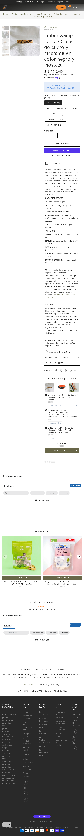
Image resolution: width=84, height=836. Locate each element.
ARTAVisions (72, 828)
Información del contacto (61, 714)
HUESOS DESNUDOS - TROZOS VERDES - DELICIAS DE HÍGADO (21, 583)
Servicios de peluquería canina (27, 726)
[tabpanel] (42, 507)
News (25, 773)
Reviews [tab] (9, 486)
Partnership (28, 763)
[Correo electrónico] (25, 793)
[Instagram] (25, 788)
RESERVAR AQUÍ (28, 748)
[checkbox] (64, 493)
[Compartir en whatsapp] (70, 370)
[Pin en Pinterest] (65, 370)
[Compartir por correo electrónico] (75, 370)
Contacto (27, 777)
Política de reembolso (60, 728)
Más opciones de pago (62, 155)
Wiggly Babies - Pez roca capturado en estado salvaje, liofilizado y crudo (62, 583)
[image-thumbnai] (5, 26)
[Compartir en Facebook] (56, 370)
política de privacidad (60, 722)
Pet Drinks (43, 746)
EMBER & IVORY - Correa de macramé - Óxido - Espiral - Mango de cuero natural (60, 430)
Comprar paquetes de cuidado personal (27, 739)
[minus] (46, 136)
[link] (28, 684)
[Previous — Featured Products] (5, 557)
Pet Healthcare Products (44, 752)
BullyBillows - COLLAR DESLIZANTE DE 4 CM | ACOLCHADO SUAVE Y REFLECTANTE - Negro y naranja (62, 413)
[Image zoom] (25, 41)
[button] (62, 144)
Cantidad (48, 130)
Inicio (5, 14)
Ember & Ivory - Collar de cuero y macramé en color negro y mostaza (63, 397)
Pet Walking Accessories (44, 740)
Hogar (26, 712)
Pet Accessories (44, 713)
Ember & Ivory (50, 27)
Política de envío (60, 735)
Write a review (75, 485)
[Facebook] (25, 782)
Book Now (61, 7)
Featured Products (43, 726)
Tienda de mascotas (27, 717)
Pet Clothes (42, 732)
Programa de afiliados (27, 756)
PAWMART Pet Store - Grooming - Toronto (33, 828)
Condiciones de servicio (61, 742)
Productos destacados (21, 14)
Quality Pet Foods (43, 719)
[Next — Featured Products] (79, 557)
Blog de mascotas (27, 767)
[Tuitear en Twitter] (61, 370)
